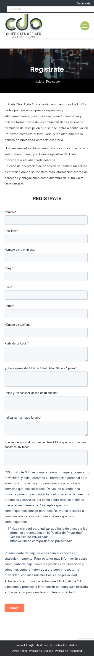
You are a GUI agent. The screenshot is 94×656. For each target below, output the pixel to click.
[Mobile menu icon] (84, 25)
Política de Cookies (41, 651)
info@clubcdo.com (37, 645)
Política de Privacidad (68, 651)
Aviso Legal (19, 651)
